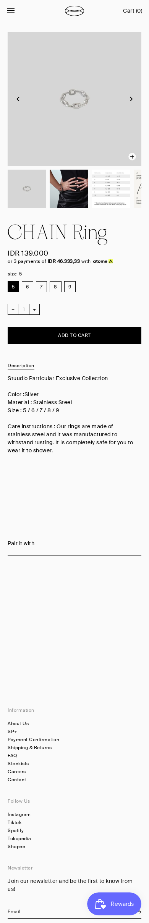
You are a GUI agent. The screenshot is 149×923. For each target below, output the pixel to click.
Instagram (19, 814)
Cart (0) (132, 10)
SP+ (13, 732)
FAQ (12, 756)
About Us (18, 724)
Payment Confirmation (33, 740)
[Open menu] (18, 11)
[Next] (131, 99)
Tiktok (14, 822)
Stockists (18, 764)
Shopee (16, 847)
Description (21, 366)
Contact (17, 780)
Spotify (16, 830)
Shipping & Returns (30, 748)
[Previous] (18, 99)
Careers (17, 772)
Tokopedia (19, 839)
